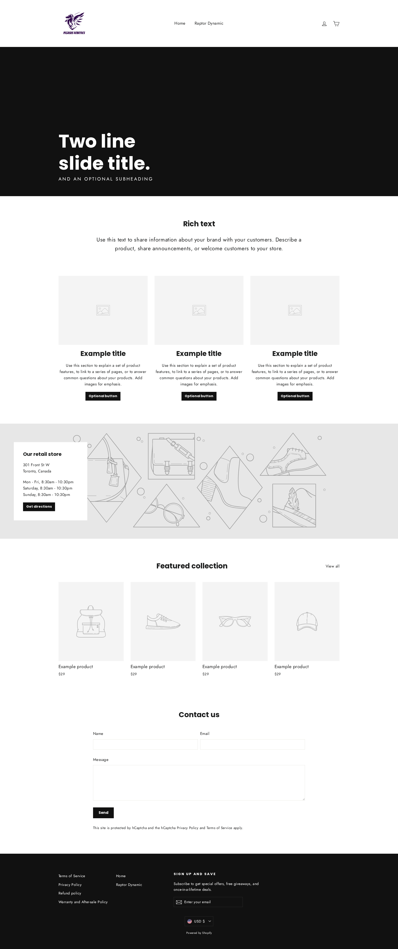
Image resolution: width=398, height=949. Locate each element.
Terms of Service (219, 827)
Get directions (39, 506)
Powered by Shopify (199, 933)
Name (98, 733)
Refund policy (70, 893)
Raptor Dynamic (209, 23)
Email (204, 733)
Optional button (103, 396)
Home (179, 23)
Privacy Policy (187, 827)
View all (332, 566)
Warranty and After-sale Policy (83, 902)
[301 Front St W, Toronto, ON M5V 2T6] (199, 481)
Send (103, 812)
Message (100, 759)
